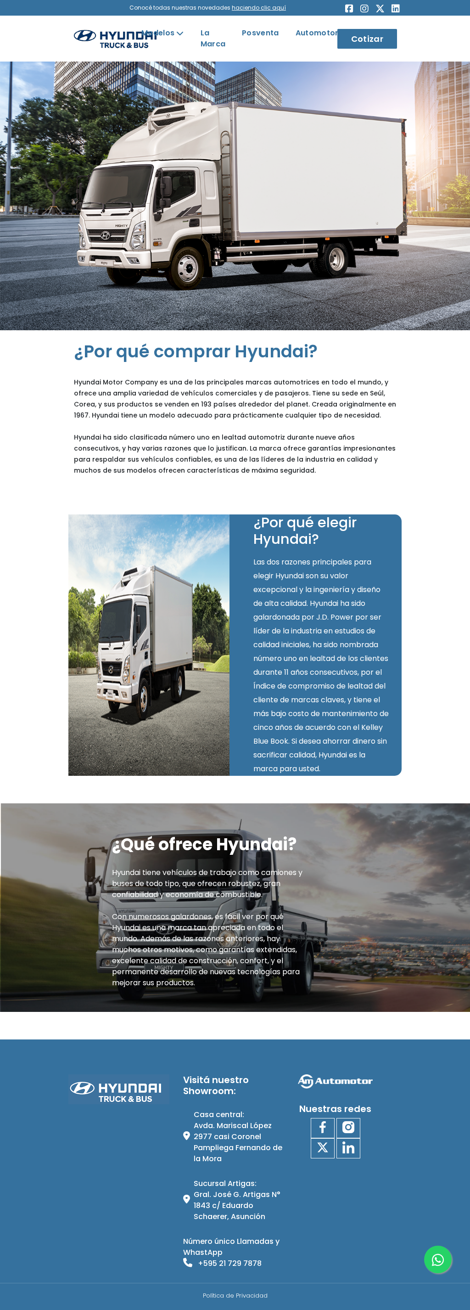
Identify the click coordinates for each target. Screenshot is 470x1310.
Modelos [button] (157, 33)
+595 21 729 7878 (229, 1263)
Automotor (317, 33)
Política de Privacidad (235, 1295)
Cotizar (367, 39)
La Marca (213, 38)
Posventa (260, 33)
